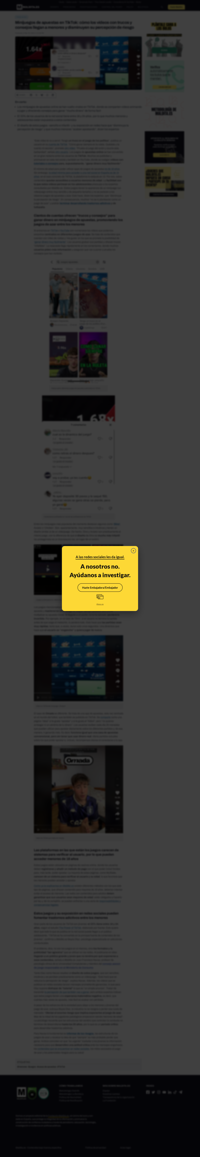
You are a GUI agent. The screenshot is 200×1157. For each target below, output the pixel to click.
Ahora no (100, 604)
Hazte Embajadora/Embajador (100, 587)
